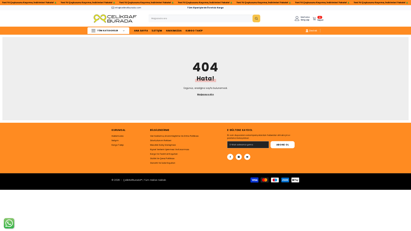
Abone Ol (282, 144)
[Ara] (204, 18)
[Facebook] (230, 157)
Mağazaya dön (205, 94)
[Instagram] (239, 157)
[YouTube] (247, 157)
